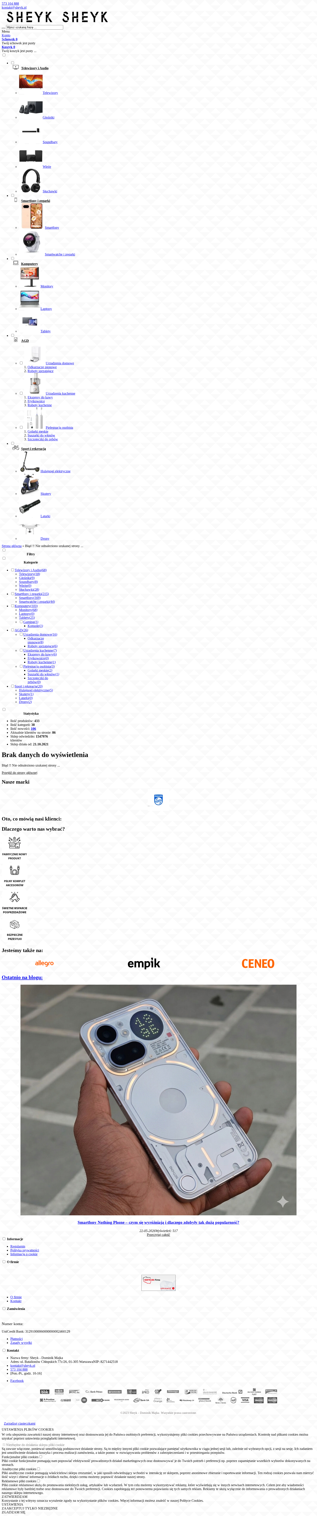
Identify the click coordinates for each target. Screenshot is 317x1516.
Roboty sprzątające (40, 371)
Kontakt (15, 1301)
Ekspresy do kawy (40, 397)
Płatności (16, 1339)
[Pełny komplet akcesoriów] (15, 887)
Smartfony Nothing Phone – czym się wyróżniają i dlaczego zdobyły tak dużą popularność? (158, 1222)
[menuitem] (162, 127)
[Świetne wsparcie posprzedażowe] (15, 914)
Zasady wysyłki (21, 1343)
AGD (21, 630)
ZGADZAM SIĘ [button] (13, 1512)
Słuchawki (29, 589)
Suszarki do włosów (41, 435)
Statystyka (31, 713)
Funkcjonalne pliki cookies (20, 1457)
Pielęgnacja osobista (39, 666)
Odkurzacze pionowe (42, 367)
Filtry (31, 554)
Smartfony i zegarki (32, 594)
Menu (6, 31)
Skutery (26, 694)
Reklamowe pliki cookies (19, 1481)
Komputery (26, 606)
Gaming (30, 622)
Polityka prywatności (24, 1250)
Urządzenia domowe (40, 634)
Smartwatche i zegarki (37, 601)
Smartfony (30, 598)
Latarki (26, 698)
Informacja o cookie (24, 1254)
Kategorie (31, 562)
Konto (6, 35)
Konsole (35, 626)
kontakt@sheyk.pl (14, 7)
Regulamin (17, 1246)
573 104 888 (10, 3)
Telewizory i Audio (31, 570)
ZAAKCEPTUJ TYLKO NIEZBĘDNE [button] (30, 1508)
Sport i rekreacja (28, 686)
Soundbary (28, 582)
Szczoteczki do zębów (43, 439)
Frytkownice (36, 401)
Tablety (27, 617)
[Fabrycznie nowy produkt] (15, 861)
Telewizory (29, 574)
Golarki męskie (38, 431)
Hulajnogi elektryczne (36, 690)
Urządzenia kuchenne (40, 650)
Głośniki (27, 578)
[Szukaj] (3, 28)
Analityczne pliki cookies (19, 1469)
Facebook (17, 1381)
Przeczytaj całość (158, 1235)
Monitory (28, 610)
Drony (25, 702)
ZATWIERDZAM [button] (14, 1497)
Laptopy (26, 614)
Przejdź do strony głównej (19, 773)
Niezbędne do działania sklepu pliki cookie (35, 1445)
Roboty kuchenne (40, 405)
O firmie (16, 1297)
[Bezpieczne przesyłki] (15, 941)
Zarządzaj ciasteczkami (19, 1423)
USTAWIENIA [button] (12, 1504)
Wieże (25, 585)
